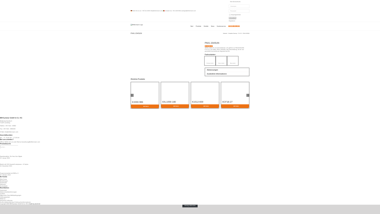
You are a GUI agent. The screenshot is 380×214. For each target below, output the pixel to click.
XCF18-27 (227, 102)
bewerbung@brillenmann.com (31, 142)
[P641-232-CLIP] (233, 58)
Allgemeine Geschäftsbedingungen (10, 195)
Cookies (2, 193)
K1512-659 (197, 102)
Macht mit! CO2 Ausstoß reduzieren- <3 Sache (14, 164)
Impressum (3, 190)
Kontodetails (3, 186)
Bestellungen (4, 181)
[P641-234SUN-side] (146, 44)
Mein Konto (3, 179)
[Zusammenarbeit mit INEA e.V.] (190, 169)
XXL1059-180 (169, 102)
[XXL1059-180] (175, 83)
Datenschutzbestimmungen (8, 192)
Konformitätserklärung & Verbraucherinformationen (15, 202)
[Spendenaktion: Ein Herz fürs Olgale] (190, 152)
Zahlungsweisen (5, 197)
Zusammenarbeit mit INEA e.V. (9, 173)
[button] (246, 26)
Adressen (3, 184)
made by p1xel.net (34, 204)
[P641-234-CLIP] (221, 58)
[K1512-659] (205, 83)
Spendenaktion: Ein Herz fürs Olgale (11, 156)
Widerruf (2, 199)
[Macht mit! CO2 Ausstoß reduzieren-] (190, 161)
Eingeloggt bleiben (236, 14)
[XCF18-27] (235, 83)
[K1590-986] (145, 83)
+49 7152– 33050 (10, 126)
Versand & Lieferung (6, 200)
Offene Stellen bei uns (6, 142)
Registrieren (232, 21)
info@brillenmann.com (11, 132)
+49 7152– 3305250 (9, 129)
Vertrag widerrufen (190, 205)
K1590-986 (137, 102)
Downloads (3, 182)
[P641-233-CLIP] (210, 58)
